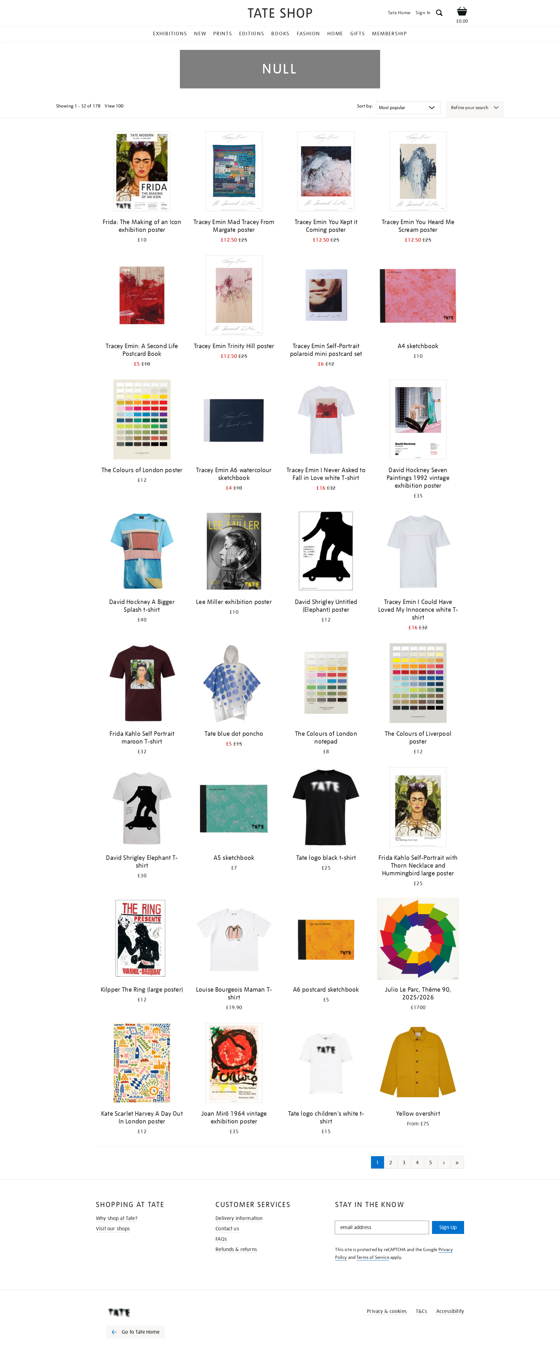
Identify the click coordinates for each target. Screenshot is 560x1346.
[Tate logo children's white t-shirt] (326, 1064)
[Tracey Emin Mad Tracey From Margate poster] (234, 172)
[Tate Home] (147, 1312)
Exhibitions (170, 33)
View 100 (114, 106)
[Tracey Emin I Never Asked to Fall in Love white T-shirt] (326, 420)
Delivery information (239, 1218)
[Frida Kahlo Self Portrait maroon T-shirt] (142, 684)
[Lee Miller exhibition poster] (234, 552)
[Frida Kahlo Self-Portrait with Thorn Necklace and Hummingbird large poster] (418, 808)
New (200, 33)
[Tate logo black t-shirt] (326, 808)
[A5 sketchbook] (234, 808)
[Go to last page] (457, 1162)
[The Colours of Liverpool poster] (418, 684)
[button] (439, 13)
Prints (222, 33)
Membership (389, 33)
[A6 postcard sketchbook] (326, 940)
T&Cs (421, 1311)
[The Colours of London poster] (142, 420)
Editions (251, 33)
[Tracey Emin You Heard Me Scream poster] (418, 172)
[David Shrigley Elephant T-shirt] (142, 808)
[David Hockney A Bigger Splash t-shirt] (142, 552)
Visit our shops (113, 1229)
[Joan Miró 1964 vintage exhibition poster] (234, 1064)
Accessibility (450, 1311)
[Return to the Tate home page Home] (280, 14)
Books (280, 33)
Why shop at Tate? (116, 1218)
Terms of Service (372, 1257)
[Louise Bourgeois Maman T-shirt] (234, 940)
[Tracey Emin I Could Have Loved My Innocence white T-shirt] (418, 552)
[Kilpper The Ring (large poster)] (142, 940)
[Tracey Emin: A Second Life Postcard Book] (142, 296)
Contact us (227, 1229)
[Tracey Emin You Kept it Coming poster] (326, 172)
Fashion (308, 33)
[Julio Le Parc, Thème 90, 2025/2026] (418, 940)
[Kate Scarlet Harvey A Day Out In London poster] (142, 1064)
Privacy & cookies (387, 1311)
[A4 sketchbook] (418, 296)
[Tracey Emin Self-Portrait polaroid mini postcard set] (326, 296)
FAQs (221, 1239)
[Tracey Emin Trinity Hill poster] (234, 296)
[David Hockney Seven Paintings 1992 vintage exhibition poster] (418, 420)
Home (335, 33)
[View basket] (462, 12)
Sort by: (365, 106)
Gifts (357, 33)
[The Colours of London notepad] (326, 684)
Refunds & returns (236, 1249)
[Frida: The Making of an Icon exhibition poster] (142, 172)
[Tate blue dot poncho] (234, 684)
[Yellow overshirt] (418, 1064)
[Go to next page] (444, 1162)
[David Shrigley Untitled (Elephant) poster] (326, 552)
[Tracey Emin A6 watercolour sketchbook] (234, 420)
